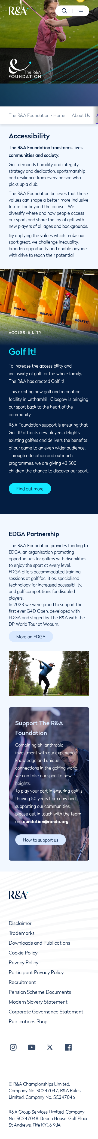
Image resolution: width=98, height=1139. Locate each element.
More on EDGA (30, 636)
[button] (64, 11)
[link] (37, 115)
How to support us (40, 840)
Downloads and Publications (39, 943)
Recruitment (22, 982)
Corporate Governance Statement (46, 1012)
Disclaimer (20, 923)
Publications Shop (28, 1021)
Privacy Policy (23, 962)
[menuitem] (19, 11)
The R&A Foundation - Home (37, 115)
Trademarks (22, 933)
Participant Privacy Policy (36, 972)
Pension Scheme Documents (40, 992)
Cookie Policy (23, 953)
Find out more (30, 488)
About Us (81, 115)
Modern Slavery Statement (38, 1002)
